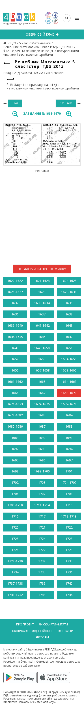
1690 (41, 438)
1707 (41, 494)
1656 (15, 370)
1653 (41, 359)
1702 (15, 482)
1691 (69, 438)
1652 (15, 359)
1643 (69, 325)
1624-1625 (69, 280)
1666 (15, 393)
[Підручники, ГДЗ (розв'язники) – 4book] (5, 43)
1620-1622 (15, 280)
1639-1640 (15, 325)
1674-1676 (42, 404)
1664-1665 (69, 381)
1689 (15, 438)
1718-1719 (69, 516)
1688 (69, 426)
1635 (69, 303)
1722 (69, 527)
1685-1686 (15, 426)
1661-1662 (15, 381)
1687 (41, 426)
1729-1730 (15, 561)
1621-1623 (42, 280)
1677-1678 (69, 404)
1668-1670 (69, 393)
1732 (41, 561)
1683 (41, 415)
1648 (15, 348)
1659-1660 (69, 370)
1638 (69, 314)
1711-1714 (42, 505)
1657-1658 (42, 370)
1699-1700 (42, 471)
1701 (69, 471)
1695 (15, 460)
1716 (15, 516)
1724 (41, 538)
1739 (41, 583)
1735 (41, 572)
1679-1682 (15, 415)
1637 (41, 314)
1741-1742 (15, 595)
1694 (69, 449)
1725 (69, 538)
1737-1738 (15, 583)
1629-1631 (69, 292)
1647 (69, 337)
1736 (69, 572)
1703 (41, 482)
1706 (15, 494)
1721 (41, 527)
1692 (15, 449)
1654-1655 (69, 359)
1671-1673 (15, 404)
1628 (41, 292)
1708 (69, 494)
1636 (15, 314)
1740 (69, 583)
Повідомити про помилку (42, 269)
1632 (15, 303)
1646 (41, 337)
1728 (69, 550)
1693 (41, 449)
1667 (41, 393)
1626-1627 (15, 292)
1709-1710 (15, 505)
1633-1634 (42, 303)
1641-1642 (42, 325)
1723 (15, 538)
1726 (15, 550)
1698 (15, 471)
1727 (41, 550)
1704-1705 (69, 482)
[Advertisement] (42, 215)
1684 (69, 415)
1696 (41, 460)
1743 (41, 595)
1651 (69, 348)
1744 (69, 595)
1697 (69, 460)
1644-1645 (15, 337)
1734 (15, 572)
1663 (41, 381)
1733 (69, 561)
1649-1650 (42, 348)
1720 (15, 527)
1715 (69, 505)
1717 (41, 516)
